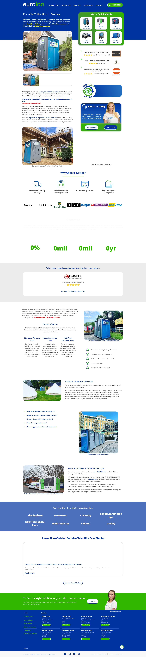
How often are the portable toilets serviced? (42, 415)
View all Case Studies (73, 583)
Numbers (26, 648)
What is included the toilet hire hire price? (41, 411)
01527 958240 (116, 5)
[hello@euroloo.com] (110, 611)
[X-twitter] (79, 654)
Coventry (85, 515)
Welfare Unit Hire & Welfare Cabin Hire (86, 468)
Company (99, 5)
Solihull (85, 523)
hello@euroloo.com (116, 611)
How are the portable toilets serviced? (40, 419)
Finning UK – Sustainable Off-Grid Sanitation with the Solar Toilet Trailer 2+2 (53, 564)
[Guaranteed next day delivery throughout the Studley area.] (103, 325)
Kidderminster (60, 523)
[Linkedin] (74, 654)
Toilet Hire (53, 5)
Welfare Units (65, 5)
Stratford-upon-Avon (35, 523)
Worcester (60, 515)
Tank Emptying (88, 5)
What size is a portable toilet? (37, 423)
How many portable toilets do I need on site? (42, 427)
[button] (25, 51)
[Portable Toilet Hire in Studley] (42, 400)
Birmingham (35, 515)
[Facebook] (65, 654)
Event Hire (77, 5)
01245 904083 (46, 625)
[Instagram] (70, 654)
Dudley (111, 523)
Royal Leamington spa (111, 515)
